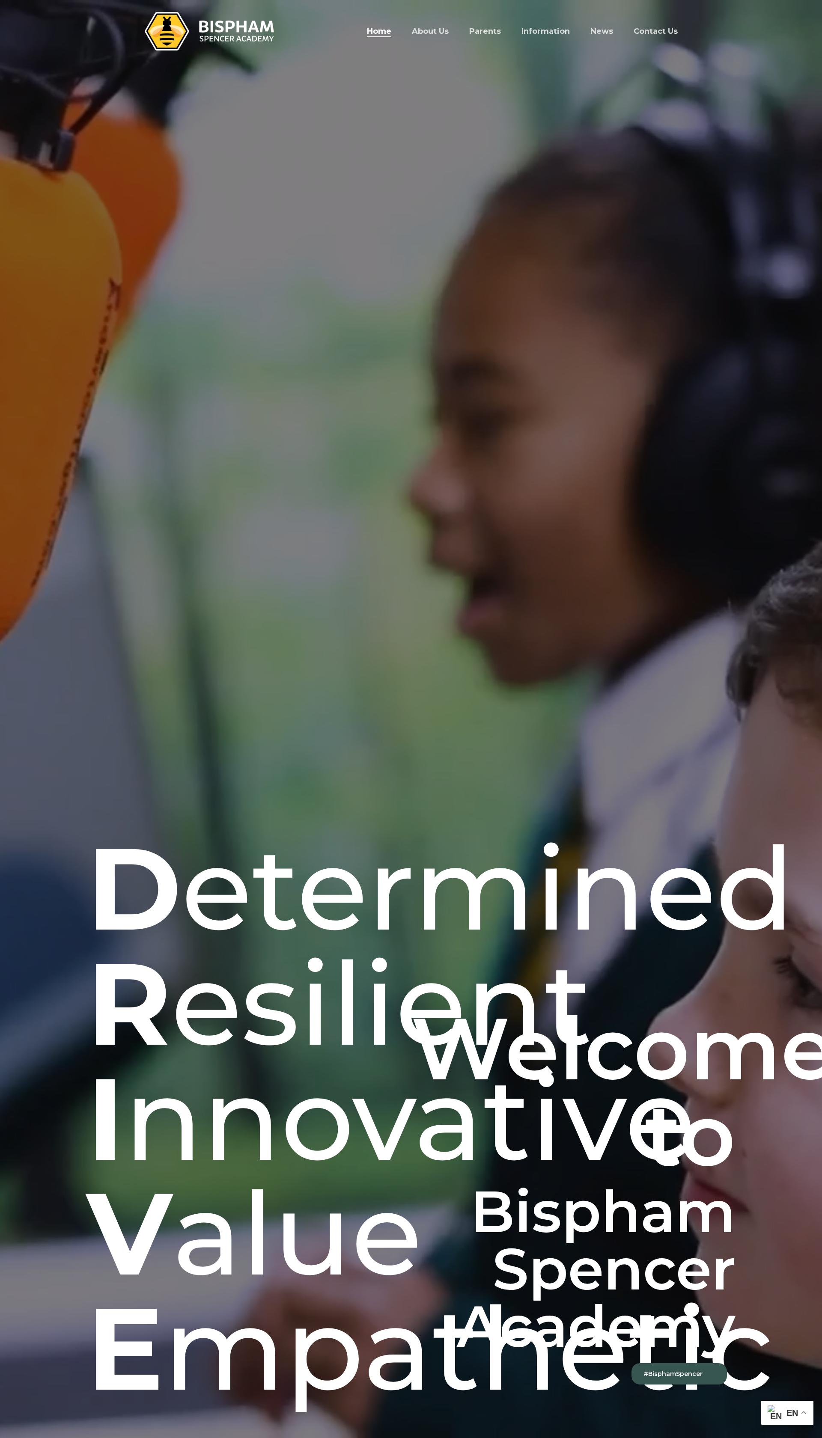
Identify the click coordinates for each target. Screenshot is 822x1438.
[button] (679, 1374)
